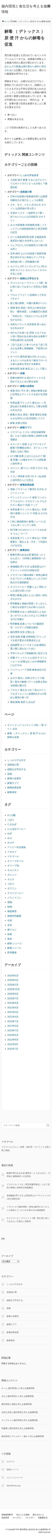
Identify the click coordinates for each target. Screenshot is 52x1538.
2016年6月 (12, 1035)
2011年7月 (12, 1049)
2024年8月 (12, 1003)
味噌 (9, 907)
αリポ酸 (11, 815)
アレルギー (30, 1518)
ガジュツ (12, 875)
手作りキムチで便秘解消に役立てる (28, 653)
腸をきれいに (38, 1515)
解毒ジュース (14, 948)
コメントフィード (15, 1477)
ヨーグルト (17, 1518)
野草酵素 (12, 952)
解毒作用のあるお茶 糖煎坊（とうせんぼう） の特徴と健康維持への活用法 (27, 558)
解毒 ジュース (14, 943)
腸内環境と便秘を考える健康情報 (16, 1404)
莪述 (9, 939)
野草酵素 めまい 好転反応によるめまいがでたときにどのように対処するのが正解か (28, 615)
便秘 (9, 902)
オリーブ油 (13, 865)
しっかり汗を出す (29, 175)
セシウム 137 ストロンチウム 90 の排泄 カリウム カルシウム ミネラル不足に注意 (28, 270)
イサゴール (13, 856)
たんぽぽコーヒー (16, 829)
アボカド (12, 852)
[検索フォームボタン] (48, 1125)
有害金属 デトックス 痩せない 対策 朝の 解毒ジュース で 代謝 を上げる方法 (28, 513)
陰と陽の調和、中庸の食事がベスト (28, 303)
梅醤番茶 (12, 911)
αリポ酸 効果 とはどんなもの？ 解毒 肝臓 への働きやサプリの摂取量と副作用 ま (28, 460)
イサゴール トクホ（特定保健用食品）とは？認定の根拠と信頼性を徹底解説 (28, 436)
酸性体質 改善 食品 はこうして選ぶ (28, 368)
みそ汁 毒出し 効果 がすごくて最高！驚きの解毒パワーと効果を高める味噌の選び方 (28, 682)
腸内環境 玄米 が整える (22, 632)
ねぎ (9, 833)
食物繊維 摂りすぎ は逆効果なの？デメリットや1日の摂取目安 (28, 1197)
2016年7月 (12, 1030)
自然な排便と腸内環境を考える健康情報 (19, 1412)
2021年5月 (12, 1012)
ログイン (11, 1461)
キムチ (10, 879)
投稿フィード (13, 1469)
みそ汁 (10, 842)
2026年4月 (12, 980)
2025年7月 (12, 998)
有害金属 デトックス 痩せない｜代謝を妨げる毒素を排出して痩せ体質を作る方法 (28, 406)
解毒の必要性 (27, 386)
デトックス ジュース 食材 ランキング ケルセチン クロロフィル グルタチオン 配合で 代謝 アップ (28, 501)
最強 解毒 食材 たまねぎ (22, 702)
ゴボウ (10, 884)
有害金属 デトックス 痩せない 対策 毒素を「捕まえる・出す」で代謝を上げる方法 (28, 542)
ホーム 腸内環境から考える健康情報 (17, 1388)
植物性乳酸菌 (14, 916)
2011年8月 (12, 1044)
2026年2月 (12, 985)
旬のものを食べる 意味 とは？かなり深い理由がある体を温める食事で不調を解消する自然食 (28, 336)
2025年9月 (12, 994)
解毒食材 (24, 550)
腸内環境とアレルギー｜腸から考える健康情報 (22, 1436)
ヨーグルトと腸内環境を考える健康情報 (19, 1420)
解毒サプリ (26, 427)
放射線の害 (26, 192)
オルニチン (13, 870)
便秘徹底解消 (7, 1515)
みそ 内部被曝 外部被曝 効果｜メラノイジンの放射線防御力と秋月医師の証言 (28, 229)
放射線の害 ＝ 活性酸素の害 (24, 262)
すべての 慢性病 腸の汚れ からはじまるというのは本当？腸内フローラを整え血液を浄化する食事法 (28, 360)
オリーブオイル (15, 861)
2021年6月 (12, 1007)
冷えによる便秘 (22, 1515)
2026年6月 (12, 975)
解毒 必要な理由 (18, 423)
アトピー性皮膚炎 (16, 847)
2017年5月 (12, 1026)
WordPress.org (13, 1485)
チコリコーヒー (15, 893)
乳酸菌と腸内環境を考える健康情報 (17, 1428)
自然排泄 (5, 1518)
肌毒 (22, 373)
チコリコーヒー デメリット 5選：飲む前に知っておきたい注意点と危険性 (28, 287)
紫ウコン (12, 929)
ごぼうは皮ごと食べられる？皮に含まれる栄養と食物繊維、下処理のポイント (28, 348)
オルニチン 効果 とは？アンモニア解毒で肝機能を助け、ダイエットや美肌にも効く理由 (28, 448)
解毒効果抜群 (27, 484)
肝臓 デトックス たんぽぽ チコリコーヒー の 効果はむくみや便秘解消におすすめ (28, 661)
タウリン (12, 888)
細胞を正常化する (29, 278)
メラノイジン (14, 897)
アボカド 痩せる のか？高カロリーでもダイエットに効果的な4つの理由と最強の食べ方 (28, 694)
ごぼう (10, 820)
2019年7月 (12, 1021)
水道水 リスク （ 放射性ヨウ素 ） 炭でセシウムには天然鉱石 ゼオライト (27, 217)
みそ (9, 838)
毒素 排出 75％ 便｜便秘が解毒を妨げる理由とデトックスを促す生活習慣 (28, 394)
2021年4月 (12, 1017)
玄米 (9, 925)
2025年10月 (13, 989)
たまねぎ (12, 824)
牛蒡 (9, 920)
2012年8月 (12, 1039)
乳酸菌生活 (43, 1518)
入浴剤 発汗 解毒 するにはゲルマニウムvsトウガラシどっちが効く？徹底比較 (28, 184)
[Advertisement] (26, 1081)
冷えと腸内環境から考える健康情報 (17, 1396)
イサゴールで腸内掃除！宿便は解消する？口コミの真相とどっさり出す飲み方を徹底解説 (28, 579)
